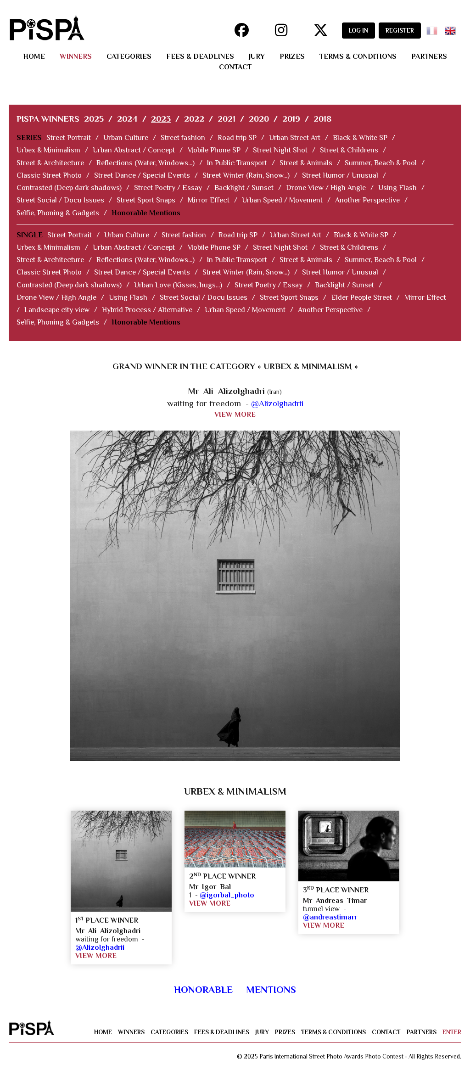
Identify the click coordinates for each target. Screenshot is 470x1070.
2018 (322, 118)
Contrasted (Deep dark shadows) (69, 188)
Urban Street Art (294, 138)
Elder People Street (361, 297)
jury (257, 56)
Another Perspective (367, 200)
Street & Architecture (50, 163)
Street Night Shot (280, 150)
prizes (292, 56)
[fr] (433, 27)
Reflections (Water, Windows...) (145, 163)
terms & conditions (358, 56)
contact (235, 67)
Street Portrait (68, 138)
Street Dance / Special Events (142, 175)
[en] (452, 27)
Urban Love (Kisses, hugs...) (178, 285)
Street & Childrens (349, 150)
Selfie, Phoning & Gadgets (58, 213)
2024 (127, 118)
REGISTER (400, 30)
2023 (161, 118)
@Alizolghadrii (277, 403)
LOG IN (358, 30)
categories (128, 56)
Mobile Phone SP (214, 150)
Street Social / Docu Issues (60, 200)
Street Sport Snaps (146, 200)
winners (76, 56)
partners (429, 56)
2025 (94, 118)
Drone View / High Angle (326, 188)
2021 (226, 118)
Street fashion (183, 138)
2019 (291, 118)
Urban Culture (125, 138)
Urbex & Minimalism (48, 150)
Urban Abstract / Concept (134, 150)
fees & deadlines (200, 56)
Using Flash (397, 188)
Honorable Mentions (146, 213)
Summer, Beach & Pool (381, 163)
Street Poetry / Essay (168, 188)
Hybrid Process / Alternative (147, 310)
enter (451, 1032)
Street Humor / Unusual (340, 175)
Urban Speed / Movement (282, 200)
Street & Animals (306, 163)
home (34, 56)
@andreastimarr (330, 917)
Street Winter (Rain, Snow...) (246, 175)
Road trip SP (237, 138)
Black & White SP (360, 138)
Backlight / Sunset (244, 188)
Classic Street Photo (49, 175)
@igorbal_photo (227, 895)
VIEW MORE (235, 414)
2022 (194, 118)
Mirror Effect (208, 200)
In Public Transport (237, 163)
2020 (259, 118)
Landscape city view (57, 310)
